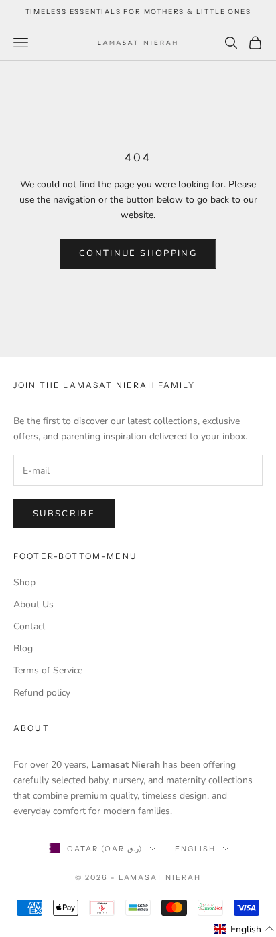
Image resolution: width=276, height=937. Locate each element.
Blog (23, 648)
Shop (24, 582)
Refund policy (41, 692)
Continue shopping (138, 253)
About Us (33, 604)
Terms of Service (47, 670)
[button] (244, 929)
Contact (29, 626)
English (195, 848)
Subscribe (64, 514)
